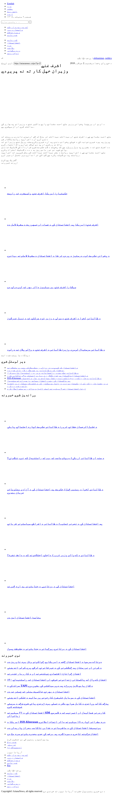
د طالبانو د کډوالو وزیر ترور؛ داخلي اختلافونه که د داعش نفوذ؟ (50, 555)
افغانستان (13, 42)
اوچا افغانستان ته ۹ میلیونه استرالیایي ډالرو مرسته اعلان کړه (46, 388)
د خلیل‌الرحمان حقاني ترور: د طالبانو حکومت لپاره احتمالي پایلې (52, 426)
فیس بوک (11, 742)
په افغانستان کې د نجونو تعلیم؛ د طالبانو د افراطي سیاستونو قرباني (55, 523)
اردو (10, 14)
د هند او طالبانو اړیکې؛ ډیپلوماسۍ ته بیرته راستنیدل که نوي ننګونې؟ (55, 458)
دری (9, 6)
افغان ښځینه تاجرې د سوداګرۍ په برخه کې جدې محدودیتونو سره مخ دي (52, 733)
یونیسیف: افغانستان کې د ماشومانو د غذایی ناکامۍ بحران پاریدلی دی (54, 727)
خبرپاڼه (12, 35)
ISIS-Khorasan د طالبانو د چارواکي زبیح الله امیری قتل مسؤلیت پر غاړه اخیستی (54, 378)
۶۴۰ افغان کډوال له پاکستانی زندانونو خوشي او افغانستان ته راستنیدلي (57, 679)
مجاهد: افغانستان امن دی (24, 617)
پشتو (10, 9)
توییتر (11, 744)
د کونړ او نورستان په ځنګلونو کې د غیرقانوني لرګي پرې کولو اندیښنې (54, 667)
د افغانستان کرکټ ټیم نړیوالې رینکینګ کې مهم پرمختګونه (42, 367)
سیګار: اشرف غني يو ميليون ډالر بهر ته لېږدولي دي (41, 287)
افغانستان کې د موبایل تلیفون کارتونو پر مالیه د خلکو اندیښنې (51, 697)
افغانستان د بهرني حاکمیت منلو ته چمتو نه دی (38, 691)
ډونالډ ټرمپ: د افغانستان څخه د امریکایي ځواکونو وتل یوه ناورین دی (54, 661)
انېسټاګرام (14, 747)
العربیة (12, 11)
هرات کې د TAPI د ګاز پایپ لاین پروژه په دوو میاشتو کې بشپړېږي (50, 685)
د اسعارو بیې (15, 30)
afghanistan (98, 58)
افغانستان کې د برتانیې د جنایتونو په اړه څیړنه (40, 586)
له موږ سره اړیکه (17, 27)
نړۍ (9, 45)
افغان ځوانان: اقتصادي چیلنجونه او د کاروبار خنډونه (44, 673)
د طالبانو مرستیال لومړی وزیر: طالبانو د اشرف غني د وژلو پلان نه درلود (56, 349)
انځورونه (13, 53)
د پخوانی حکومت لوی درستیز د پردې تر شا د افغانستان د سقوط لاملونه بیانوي (58, 255)
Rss (8, 765)
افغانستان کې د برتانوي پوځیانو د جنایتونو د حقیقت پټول (47, 648)
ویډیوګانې (13, 50)
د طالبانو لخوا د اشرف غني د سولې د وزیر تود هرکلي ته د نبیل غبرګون (54, 318)
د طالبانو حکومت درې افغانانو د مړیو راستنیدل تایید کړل (43, 373)
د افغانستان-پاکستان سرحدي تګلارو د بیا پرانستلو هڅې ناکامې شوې (47, 375)
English (10, 3)
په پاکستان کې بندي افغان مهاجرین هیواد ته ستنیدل (39, 381)
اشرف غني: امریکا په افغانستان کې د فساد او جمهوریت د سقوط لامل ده (52, 224)
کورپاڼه (12, 40)
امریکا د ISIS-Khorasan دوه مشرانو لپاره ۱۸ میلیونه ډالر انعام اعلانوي (56, 721)
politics (108, 58)
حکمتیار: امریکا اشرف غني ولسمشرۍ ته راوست (37, 193)
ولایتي (10, 48)
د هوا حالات (13, 32)
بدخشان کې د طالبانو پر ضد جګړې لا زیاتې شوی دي (35, 370)
